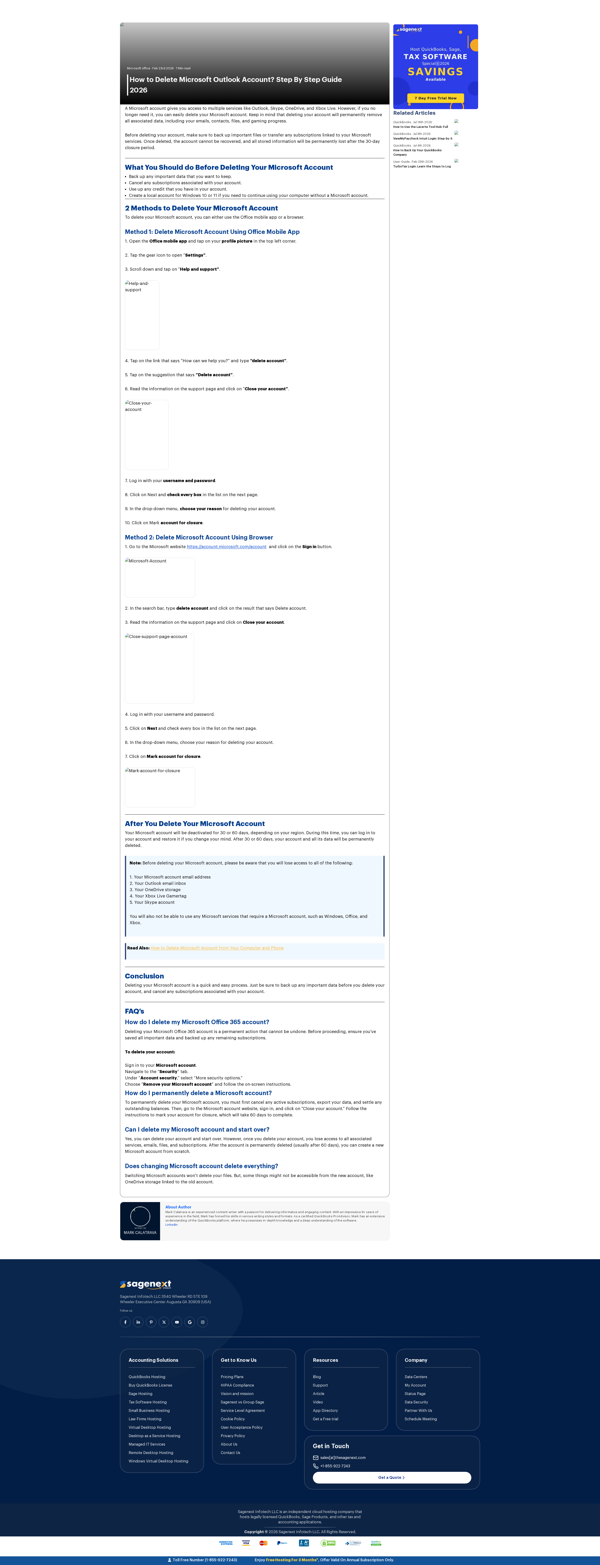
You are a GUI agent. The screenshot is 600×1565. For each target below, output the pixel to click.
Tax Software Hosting (148, 1402)
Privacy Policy (233, 1436)
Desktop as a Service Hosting (154, 1436)
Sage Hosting (140, 1394)
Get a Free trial (325, 1419)
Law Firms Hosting (145, 1419)
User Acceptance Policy (241, 1427)
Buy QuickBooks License (150, 1385)
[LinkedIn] (138, 1322)
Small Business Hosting (149, 1411)
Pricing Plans (232, 1377)
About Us (229, 1444)
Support (320, 1385)
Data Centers (416, 1377)
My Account (415, 1385)
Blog (317, 1377)
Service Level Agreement (243, 1411)
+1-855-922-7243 (335, 1466)
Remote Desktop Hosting (151, 1453)
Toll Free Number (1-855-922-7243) (205, 1560)
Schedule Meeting (421, 1419)
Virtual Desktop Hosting (150, 1427)
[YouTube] (177, 1322)
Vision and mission (237, 1394)
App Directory (325, 1411)
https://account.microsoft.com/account (226, 547)
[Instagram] (202, 1322)
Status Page (415, 1394)
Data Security (416, 1402)
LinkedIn (171, 1224)
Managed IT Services (147, 1444)
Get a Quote (389, 1478)
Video (318, 1402)
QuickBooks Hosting (147, 1377)
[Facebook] (125, 1322)
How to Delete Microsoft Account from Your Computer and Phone (217, 948)
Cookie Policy (233, 1419)
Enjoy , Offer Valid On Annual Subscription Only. (324, 1560)
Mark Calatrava (140, 1233)
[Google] (189, 1322)
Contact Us (230, 1453)
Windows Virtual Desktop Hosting (158, 1461)
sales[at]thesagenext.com (343, 1458)
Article (318, 1394)
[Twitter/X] (164, 1322)
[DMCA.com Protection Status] (328, 1543)
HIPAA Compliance (237, 1385)
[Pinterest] (151, 1322)
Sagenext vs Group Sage (242, 1402)
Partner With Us (418, 1411)
